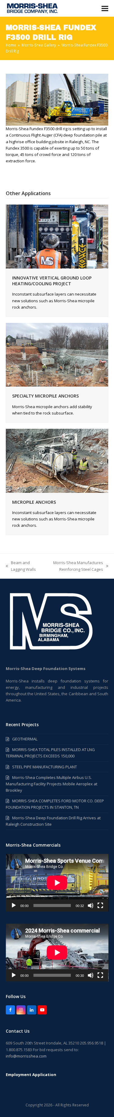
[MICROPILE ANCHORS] (57, 460)
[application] (57, 883)
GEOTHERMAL (24, 739)
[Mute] (91, 905)
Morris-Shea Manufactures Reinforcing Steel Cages (73, 566)
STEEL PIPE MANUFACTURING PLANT (44, 767)
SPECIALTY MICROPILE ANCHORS (45, 396)
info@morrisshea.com (26, 1056)
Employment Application (31, 1074)
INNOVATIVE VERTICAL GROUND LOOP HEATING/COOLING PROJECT (52, 280)
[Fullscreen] (100, 905)
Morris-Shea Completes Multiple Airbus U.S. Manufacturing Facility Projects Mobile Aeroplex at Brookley (51, 784)
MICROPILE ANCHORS (34, 502)
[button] (105, 8)
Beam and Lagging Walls (21, 566)
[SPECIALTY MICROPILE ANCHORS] (57, 354)
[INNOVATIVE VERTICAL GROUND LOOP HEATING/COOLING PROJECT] (57, 236)
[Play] (14, 905)
